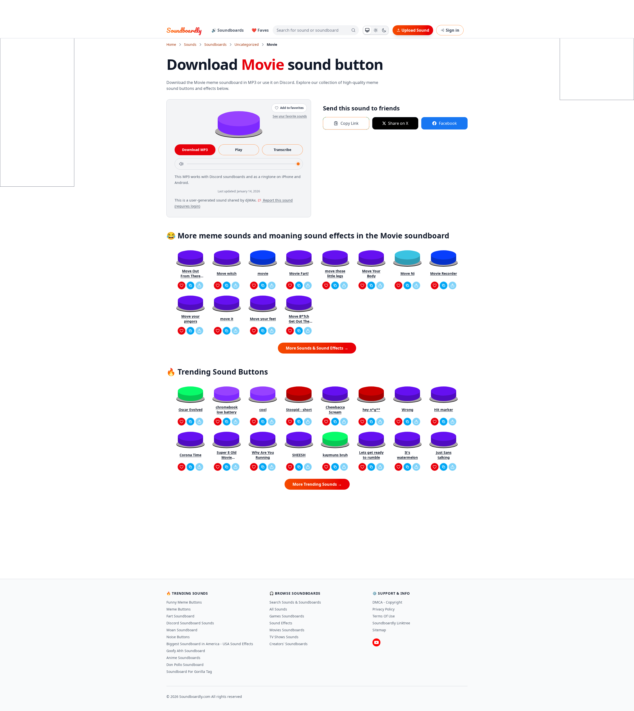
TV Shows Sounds (283, 637)
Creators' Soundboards (288, 643)
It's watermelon (407, 455)
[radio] (367, 30)
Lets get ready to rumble (371, 455)
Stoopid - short (299, 409)
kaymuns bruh (335, 455)
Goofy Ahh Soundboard (185, 650)
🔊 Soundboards (227, 30)
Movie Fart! (299, 273)
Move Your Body (371, 273)
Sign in (452, 30)
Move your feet (263, 318)
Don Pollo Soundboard (185, 664)
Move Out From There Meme (190, 274)
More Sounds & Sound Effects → (317, 348)
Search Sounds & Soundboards (295, 602)
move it (226, 318)
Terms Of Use (383, 616)
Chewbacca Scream (335, 409)
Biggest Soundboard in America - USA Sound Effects (209, 643)
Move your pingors (190, 319)
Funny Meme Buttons (184, 602)
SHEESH (299, 455)
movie (263, 273)
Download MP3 (195, 149)
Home (171, 44)
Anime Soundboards (183, 657)
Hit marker (443, 409)
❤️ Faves (260, 30)
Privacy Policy (383, 609)
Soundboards (215, 44)
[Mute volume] (181, 163)
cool (262, 409)
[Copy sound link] (190, 285)
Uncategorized (247, 44)
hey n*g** (371, 409)
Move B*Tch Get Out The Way (299, 319)
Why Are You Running (263, 455)
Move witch (227, 273)
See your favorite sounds (290, 116)
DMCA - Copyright (387, 602)
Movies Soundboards (286, 630)
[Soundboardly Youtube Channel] (376, 642)
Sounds (190, 44)
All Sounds (278, 609)
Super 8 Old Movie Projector (227, 455)
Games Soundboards (286, 616)
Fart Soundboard (180, 616)
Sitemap (379, 630)
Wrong (407, 409)
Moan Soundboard (181, 630)
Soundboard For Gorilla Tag (189, 671)
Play (238, 149)
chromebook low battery (227, 409)
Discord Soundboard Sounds (190, 623)
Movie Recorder (443, 273)
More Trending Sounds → (317, 484)
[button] (239, 122)
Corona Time (190, 455)
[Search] (353, 30)
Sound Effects (280, 623)
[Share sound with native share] (199, 285)
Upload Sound (415, 30)
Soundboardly (184, 30)
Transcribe (282, 149)
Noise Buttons (178, 637)
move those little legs (335, 273)
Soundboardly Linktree (391, 623)
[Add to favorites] (181, 285)
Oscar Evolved (191, 409)
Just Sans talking (443, 455)
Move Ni (407, 273)
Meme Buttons (178, 609)
